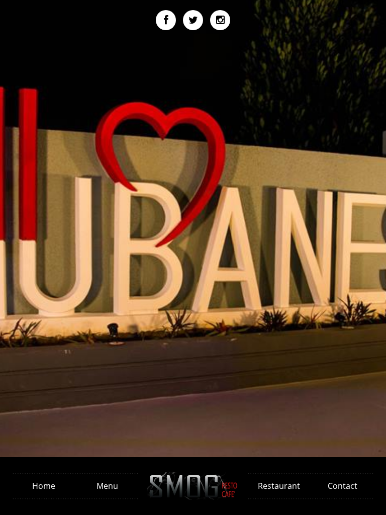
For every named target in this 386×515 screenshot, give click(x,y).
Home (43, 485)
